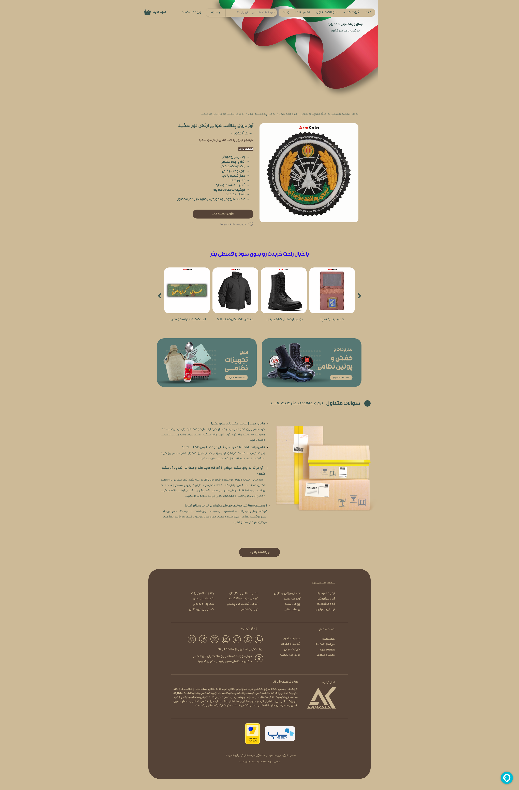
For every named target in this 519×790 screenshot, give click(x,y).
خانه (369, 12)
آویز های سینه (292, 599)
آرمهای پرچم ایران (325, 610)
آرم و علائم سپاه (326, 593)
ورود (198, 12)
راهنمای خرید (327, 650)
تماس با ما (302, 12)
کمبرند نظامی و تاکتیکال (243, 593)
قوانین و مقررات (290, 644)
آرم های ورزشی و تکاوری (286, 593)
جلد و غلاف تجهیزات (202, 593)
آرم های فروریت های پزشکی (242, 604)
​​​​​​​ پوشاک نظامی (292, 610)
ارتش (198, 689)
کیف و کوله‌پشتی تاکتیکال (240, 693)
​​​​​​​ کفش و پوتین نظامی (201, 609)
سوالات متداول (327, 12)
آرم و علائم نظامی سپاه (214, 689)
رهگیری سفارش (325, 655)
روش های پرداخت (290, 655)
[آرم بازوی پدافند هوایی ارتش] (309, 172)
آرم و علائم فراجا (326, 604)
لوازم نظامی (234, 689)
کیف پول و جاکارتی (203, 604)
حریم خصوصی (292, 649)
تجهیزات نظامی (249, 609)
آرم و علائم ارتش (326, 599)
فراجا (189, 689)
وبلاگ (285, 12)
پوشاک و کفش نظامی (268, 693)
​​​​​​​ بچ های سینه (292, 604)
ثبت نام (187, 12)
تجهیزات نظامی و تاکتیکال (203, 693)
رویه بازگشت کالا (325, 644)
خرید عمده (328, 639)
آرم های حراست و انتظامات (242, 599)
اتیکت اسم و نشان (203, 599)
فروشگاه (353, 12)
